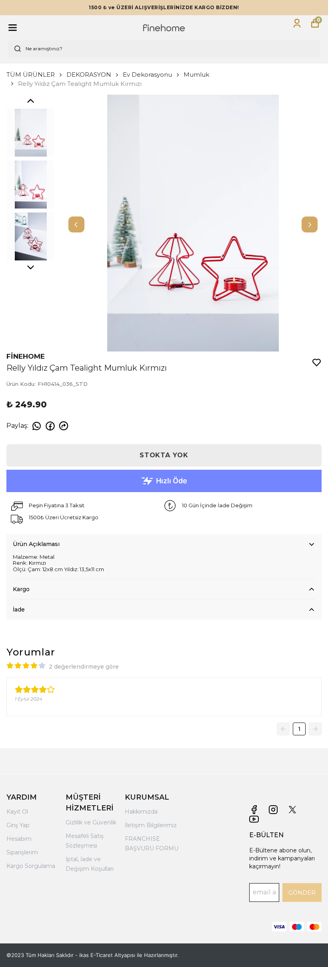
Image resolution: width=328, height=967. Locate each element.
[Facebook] (254, 809)
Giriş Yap (18, 825)
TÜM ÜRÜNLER (30, 74)
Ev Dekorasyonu (147, 74)
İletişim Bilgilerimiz (151, 825)
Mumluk (196, 74)
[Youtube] (254, 819)
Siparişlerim (22, 852)
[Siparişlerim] (297, 23)
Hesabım (19, 838)
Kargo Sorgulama (30, 866)
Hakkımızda (141, 811)
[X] (292, 809)
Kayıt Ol (17, 811)
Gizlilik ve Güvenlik (91, 822)
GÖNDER (302, 892)
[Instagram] (273, 809)
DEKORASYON (88, 74)
